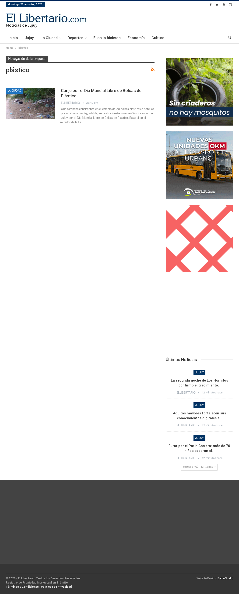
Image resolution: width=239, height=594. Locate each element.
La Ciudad (49, 38)
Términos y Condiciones (22, 586)
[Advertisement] (199, 316)
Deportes (75, 38)
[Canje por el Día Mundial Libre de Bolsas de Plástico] (30, 103)
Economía (136, 38)
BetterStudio (225, 578)
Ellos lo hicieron (107, 38)
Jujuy (29, 38)
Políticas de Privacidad (56, 586)
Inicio (13, 38)
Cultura (157, 38)
